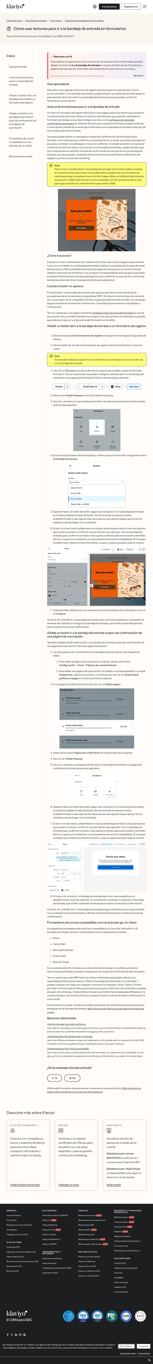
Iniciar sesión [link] (114, 1184)
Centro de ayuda (14, 20)
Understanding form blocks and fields (68, 1048)
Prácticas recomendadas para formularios (84, 20)
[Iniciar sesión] (95, 6)
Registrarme (131, 6)
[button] (97, 221)
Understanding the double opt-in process (70, 1036)
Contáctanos (109, 6)
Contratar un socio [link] (68, 1184)
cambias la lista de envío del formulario (113, 312)
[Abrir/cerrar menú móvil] (144, 7)
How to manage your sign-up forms (66, 1024)
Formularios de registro (36, 20)
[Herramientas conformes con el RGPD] (140, 1316)
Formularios (56, 20)
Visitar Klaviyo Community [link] (25, 1184)
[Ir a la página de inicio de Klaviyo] (16, 7)
